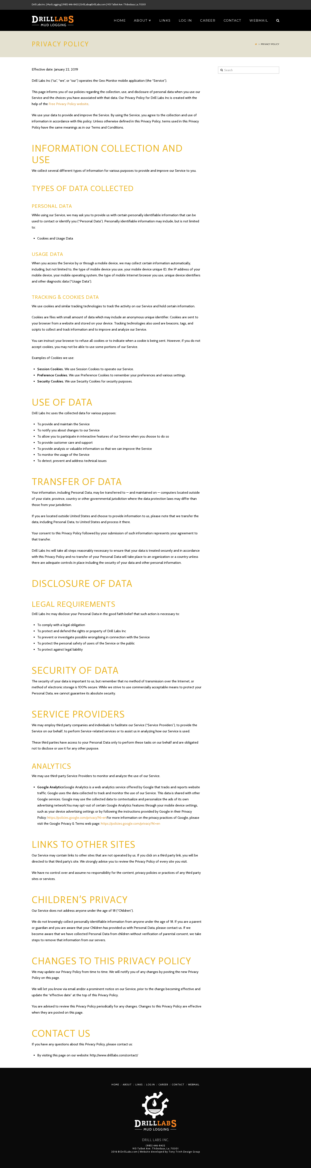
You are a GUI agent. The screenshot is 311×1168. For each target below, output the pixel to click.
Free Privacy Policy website (68, 104)
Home (115, 1084)
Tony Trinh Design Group (184, 1151)
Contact (178, 1084)
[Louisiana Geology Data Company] (53, 20)
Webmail (194, 1084)
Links (139, 1084)
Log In (150, 1084)
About (127, 1084)
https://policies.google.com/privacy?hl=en (77, 818)
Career (163, 1084)
